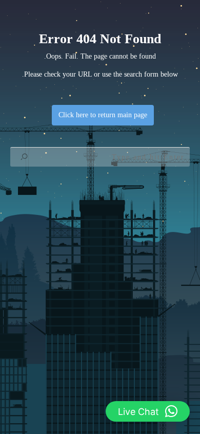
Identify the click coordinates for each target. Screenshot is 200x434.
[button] (148, 411)
